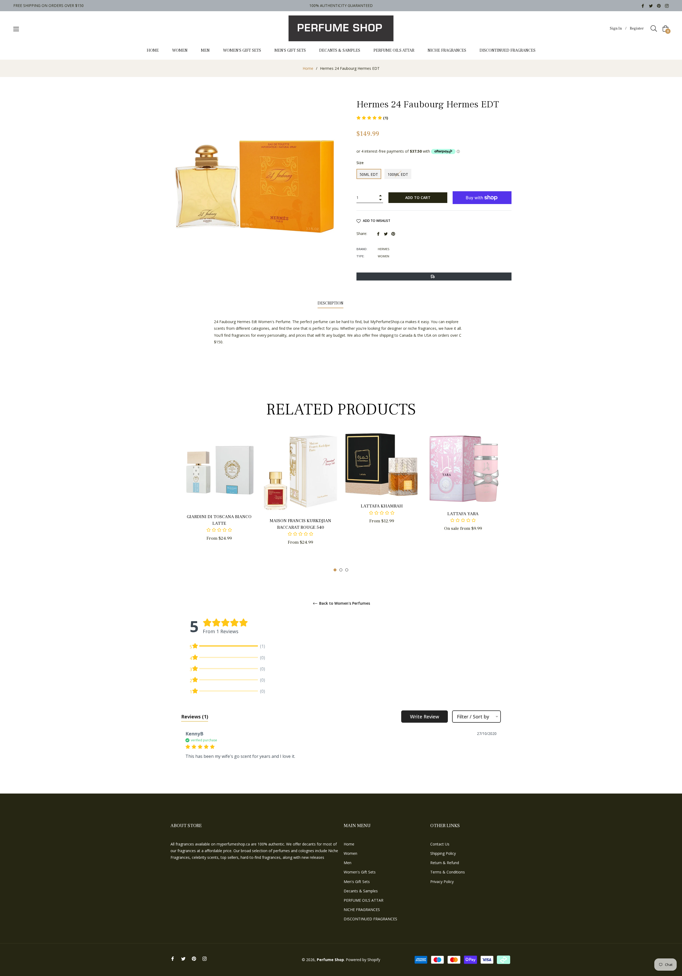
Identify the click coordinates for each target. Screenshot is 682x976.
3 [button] (346, 569)
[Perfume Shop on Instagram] (667, 5)
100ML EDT (398, 174)
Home (308, 68)
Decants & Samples (361, 890)
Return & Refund (444, 862)
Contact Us (439, 844)
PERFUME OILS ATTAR (363, 900)
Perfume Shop (330, 959)
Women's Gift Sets (360, 872)
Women (350, 853)
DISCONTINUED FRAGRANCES (370, 918)
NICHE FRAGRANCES (362, 909)
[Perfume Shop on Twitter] (651, 5)
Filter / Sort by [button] (473, 716)
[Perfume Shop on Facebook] (643, 5)
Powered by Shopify (363, 959)
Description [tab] (330, 303)
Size (360, 162)
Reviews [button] (194, 716)
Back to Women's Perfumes (344, 603)
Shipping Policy (443, 853)
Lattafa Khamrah (382, 506)
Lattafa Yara (462, 514)
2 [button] (340, 569)
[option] (219, 496)
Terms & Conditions (447, 872)
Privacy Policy (442, 881)
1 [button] (335, 569)
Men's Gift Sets (357, 881)
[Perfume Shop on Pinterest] (659, 5)
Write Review (424, 716)
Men (347, 862)
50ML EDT (369, 174)
